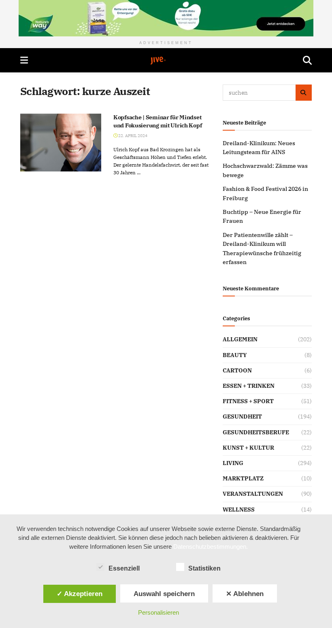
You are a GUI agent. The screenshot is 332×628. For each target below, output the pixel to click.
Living (233, 463)
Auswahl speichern (164, 593)
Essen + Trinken (249, 385)
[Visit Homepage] (166, 61)
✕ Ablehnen (245, 593)
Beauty (235, 355)
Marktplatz (243, 478)
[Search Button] (307, 60)
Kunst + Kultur (248, 447)
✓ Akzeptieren (79, 593)
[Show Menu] (24, 60)
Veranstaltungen (253, 493)
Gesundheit (242, 416)
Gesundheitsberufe (256, 432)
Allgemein (240, 339)
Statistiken (204, 568)
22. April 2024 (132, 135)
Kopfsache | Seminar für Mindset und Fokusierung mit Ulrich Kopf (157, 121)
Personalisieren (158, 612)
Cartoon (237, 370)
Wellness (239, 509)
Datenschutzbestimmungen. (210, 546)
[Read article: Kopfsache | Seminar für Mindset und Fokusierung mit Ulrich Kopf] (60, 142)
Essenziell (124, 568)
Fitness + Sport (248, 401)
